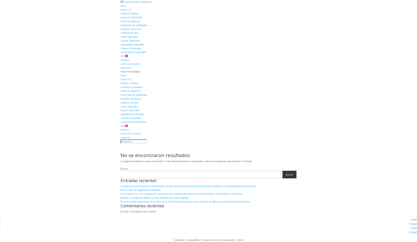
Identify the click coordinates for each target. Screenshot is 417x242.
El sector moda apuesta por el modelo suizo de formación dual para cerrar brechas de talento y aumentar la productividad (185, 201)
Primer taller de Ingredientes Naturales (141, 190)
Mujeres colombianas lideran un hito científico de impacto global (155, 197)
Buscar (124, 168)
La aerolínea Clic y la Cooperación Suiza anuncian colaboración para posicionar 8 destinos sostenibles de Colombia (181, 193)
